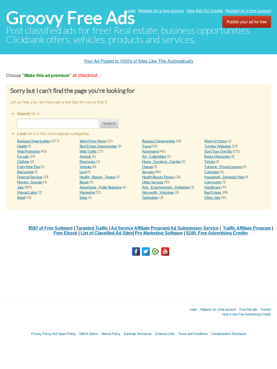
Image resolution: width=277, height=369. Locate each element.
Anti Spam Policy (64, 333)
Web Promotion (28, 151)
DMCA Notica (88, 333)
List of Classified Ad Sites (107, 233)
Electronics (87, 162)
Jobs (20, 187)
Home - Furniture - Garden (161, 162)
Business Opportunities (33, 141)
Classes (147, 167)
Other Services (153, 182)
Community (213, 182)
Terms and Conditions (193, 333)
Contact (266, 309)
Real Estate (212, 192)
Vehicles (86, 167)
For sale (22, 157)
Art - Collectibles (154, 157)
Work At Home (215, 141)
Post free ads (248, 309)
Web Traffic (88, 151)
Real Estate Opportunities (98, 146)
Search (109, 123)
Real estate (25, 172)
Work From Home (93, 141)
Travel (146, 146)
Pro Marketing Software (159, 233)
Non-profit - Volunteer (158, 192)
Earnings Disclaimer (138, 333)
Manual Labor (27, 192)
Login (131, 10)
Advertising (150, 151)
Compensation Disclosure (228, 333)
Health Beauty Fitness (158, 177)
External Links (165, 333)
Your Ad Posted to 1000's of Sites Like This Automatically (138, 61)
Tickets (209, 162)
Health (22, 146)
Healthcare (212, 187)
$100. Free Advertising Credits (217, 233)
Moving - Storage (29, 182)
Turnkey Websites (217, 146)
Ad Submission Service (194, 228)
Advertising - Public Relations (100, 187)
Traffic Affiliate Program (247, 228)
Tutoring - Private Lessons (223, 167)
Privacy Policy (41, 333)
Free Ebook (65, 233)
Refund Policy (110, 333)
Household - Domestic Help (224, 177)
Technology (150, 198)
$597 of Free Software (50, 228)
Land (83, 172)
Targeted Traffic (92, 228)
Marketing (87, 192)
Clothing (23, 162)
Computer (211, 172)
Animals (85, 157)
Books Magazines (217, 157)
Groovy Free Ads (70, 18)
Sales (83, 198)
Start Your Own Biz (218, 151)
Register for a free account (161, 10)
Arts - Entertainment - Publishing (166, 187)
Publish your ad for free (247, 21)
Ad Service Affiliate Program (140, 228)
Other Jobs (212, 198)
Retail (21, 198)
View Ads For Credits (205, 10)
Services (148, 172)
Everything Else (28, 167)
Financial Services (29, 177)
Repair (84, 182)
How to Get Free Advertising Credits (246, 314)
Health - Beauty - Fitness (98, 177)
